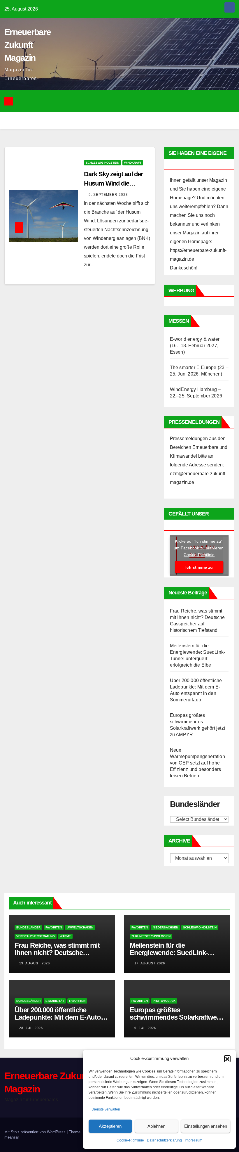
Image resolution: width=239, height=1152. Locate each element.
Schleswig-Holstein (102, 162)
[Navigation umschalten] (124, 101)
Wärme (65, 936)
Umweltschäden (80, 927)
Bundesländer (28, 927)
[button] (227, 1058)
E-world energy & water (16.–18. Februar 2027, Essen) (194, 345)
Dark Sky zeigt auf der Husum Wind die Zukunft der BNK (113, 183)
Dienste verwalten (106, 1109)
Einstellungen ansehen (205, 1126)
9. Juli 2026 (145, 1028)
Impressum (193, 1140)
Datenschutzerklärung (164, 1140)
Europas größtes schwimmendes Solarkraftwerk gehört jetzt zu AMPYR (176, 1017)
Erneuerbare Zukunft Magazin (27, 45)
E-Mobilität (54, 1000)
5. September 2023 (108, 195)
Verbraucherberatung (35, 936)
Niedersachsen (165, 927)
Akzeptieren (110, 1126)
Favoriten (53, 927)
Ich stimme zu (199, 567)
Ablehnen (156, 1126)
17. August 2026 (149, 963)
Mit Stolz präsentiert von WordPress (35, 1132)
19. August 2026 (34, 963)
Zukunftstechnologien (151, 936)
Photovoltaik (164, 1000)
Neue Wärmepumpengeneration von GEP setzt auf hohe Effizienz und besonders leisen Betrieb (197, 763)
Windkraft (132, 162)
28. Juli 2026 (31, 1028)
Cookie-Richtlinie (130, 1140)
